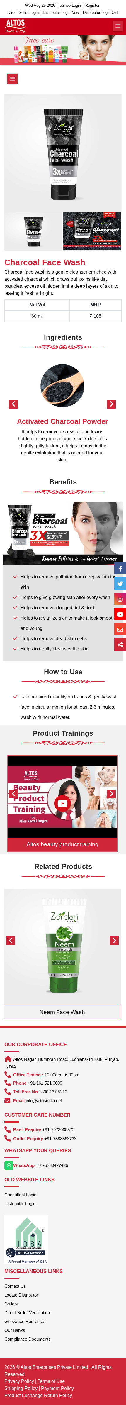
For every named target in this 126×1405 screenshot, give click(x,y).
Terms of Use (51, 1381)
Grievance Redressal (24, 1321)
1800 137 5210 (53, 1091)
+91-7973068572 (58, 1129)
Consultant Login (20, 1194)
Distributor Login (19, 1203)
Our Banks (14, 1330)
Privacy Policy (19, 1381)
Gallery (11, 1303)
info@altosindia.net (44, 1100)
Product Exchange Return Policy (38, 1395)
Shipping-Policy (21, 1388)
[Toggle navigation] (118, 26)
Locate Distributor (21, 1294)
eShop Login (70, 5)
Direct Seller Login (23, 12)
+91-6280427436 (52, 1165)
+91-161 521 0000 (45, 1082)
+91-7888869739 (60, 1138)
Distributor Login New (61, 12)
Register (92, 5)
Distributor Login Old (100, 12)
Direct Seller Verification (27, 1312)
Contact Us (15, 1286)
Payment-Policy (57, 1388)
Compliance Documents (27, 1339)
